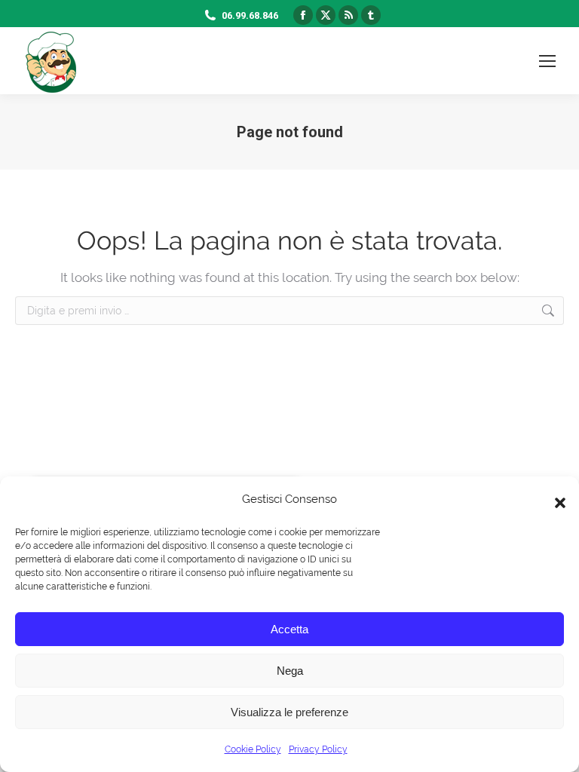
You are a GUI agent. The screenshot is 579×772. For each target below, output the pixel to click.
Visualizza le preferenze (289, 712)
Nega (290, 670)
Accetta (289, 629)
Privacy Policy (318, 749)
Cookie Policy (253, 749)
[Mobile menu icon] (547, 61)
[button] (556, 499)
